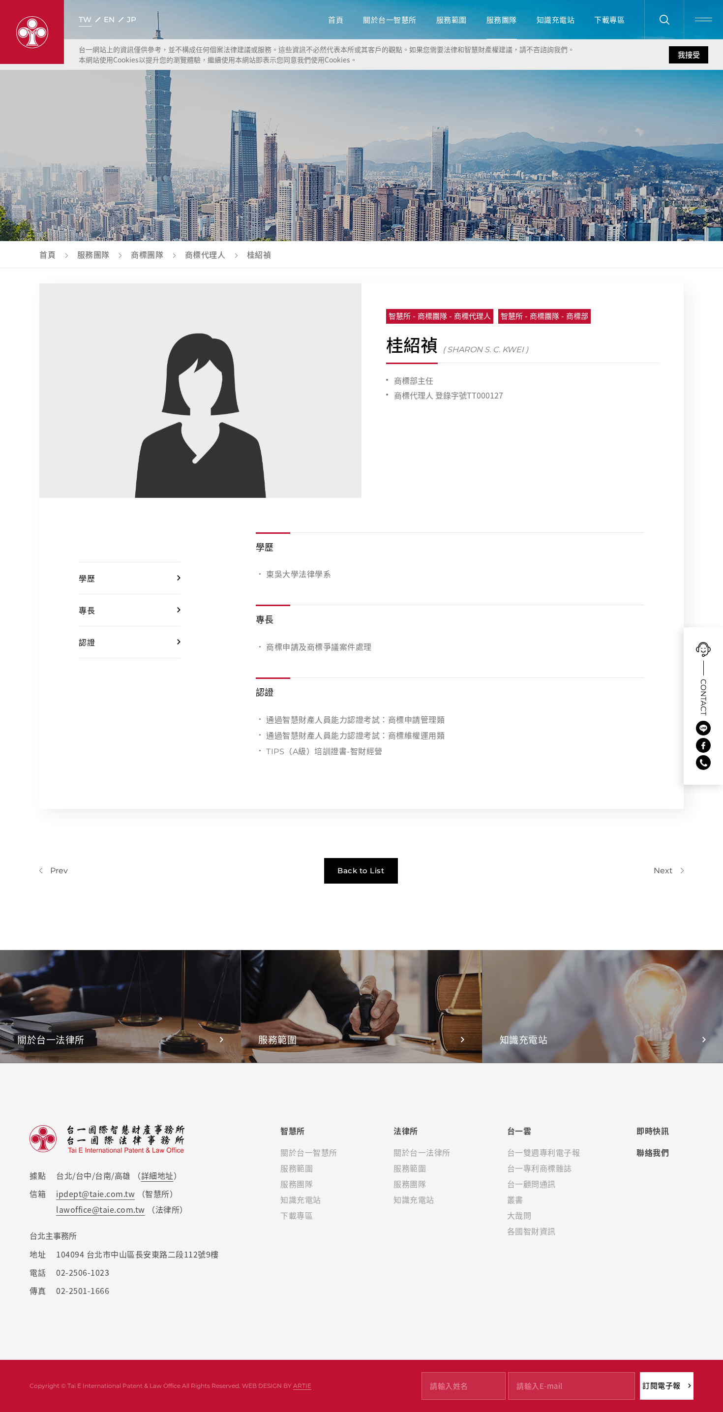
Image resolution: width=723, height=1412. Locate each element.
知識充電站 (556, 19)
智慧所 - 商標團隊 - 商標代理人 (440, 316)
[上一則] (53, 870)
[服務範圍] (361, 1006)
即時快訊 (652, 1130)
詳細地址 (157, 1175)
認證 (87, 642)
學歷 (87, 578)
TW (85, 19)
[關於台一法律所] (120, 1006)
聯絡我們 (652, 1152)
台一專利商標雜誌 (539, 1168)
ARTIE (302, 1385)
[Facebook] (703, 745)
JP (131, 19)
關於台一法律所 (422, 1152)
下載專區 (609, 19)
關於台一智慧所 (390, 19)
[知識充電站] (602, 1006)
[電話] (703, 762)
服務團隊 (501, 19)
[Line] (703, 728)
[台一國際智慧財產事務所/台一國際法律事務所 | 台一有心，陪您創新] (32, 32)
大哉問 (519, 1215)
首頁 (335, 19)
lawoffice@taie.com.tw (100, 1209)
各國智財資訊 (531, 1231)
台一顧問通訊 (531, 1184)
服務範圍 (451, 19)
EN (109, 19)
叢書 (515, 1199)
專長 (87, 610)
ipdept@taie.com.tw (95, 1193)
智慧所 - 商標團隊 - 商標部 (544, 316)
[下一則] (669, 870)
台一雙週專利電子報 (543, 1152)
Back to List (360, 870)
